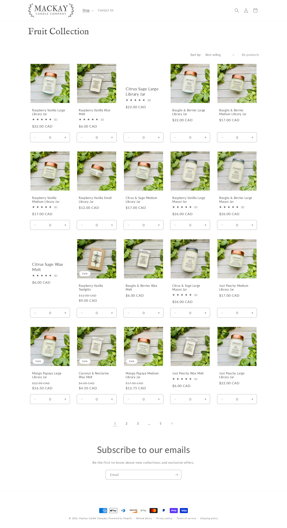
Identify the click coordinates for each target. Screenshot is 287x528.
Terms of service (186, 518)
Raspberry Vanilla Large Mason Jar (188, 200)
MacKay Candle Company (93, 518)
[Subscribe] (176, 475)
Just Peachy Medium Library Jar (233, 287)
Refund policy (144, 518)
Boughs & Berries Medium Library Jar (232, 112)
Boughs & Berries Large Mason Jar (235, 200)
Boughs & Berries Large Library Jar (188, 112)
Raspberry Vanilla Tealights (91, 287)
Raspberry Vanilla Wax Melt (94, 112)
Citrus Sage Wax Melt (47, 267)
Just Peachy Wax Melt (188, 373)
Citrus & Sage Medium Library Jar (141, 200)
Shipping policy (209, 518)
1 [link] (115, 423)
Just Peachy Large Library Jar (232, 375)
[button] (87, 10)
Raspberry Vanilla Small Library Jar (95, 200)
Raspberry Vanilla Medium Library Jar (45, 200)
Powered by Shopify (120, 518)
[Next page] (171, 423)
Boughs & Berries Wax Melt (141, 287)
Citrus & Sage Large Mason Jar (186, 287)
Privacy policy (164, 518)
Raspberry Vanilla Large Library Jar (48, 112)
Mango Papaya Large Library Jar (46, 375)
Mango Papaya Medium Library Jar (142, 375)
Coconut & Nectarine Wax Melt (94, 375)
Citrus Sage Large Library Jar (142, 91)
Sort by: (195, 55)
